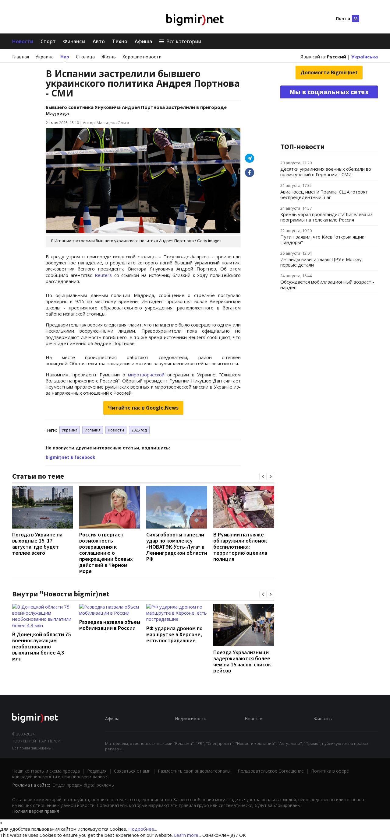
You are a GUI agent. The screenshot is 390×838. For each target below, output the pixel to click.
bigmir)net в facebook (70, 457)
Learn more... (187, 835)
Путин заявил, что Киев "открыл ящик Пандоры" (322, 239)
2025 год (139, 430)
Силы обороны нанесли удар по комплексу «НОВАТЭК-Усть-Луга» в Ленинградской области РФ (176, 546)
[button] (263, 476)
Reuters (103, 275)
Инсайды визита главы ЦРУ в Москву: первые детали (321, 262)
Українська (364, 57)
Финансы (74, 41)
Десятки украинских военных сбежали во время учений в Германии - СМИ (325, 171)
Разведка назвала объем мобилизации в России (109, 624)
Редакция (97, 771)
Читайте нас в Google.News (143, 407)
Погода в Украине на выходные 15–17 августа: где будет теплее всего (37, 543)
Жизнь (108, 57)
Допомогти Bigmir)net (329, 72)
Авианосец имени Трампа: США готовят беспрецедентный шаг (324, 194)
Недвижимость (190, 718)
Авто (99, 41)
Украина (45, 57)
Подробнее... (142, 829)
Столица (85, 57)
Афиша (143, 41)
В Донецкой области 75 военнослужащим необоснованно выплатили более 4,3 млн (41, 646)
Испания (93, 430)
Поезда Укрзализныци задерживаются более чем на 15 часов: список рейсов (242, 661)
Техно (119, 41)
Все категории (183, 41)
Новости (22, 41)
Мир (64, 57)
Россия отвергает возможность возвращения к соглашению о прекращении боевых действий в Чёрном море (106, 552)
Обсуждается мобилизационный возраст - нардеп (327, 284)
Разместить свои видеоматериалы (194, 771)
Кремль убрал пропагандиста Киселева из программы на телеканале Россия (326, 217)
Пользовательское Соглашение (271, 771)
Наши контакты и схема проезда (46, 771)
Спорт (48, 41)
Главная (20, 57)
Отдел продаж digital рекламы (83, 785)
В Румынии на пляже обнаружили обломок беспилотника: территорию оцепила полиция (240, 546)
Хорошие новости (141, 57)
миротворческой (146, 375)
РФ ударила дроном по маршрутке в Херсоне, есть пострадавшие (174, 634)
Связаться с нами (132, 771)
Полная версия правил (35, 811)
